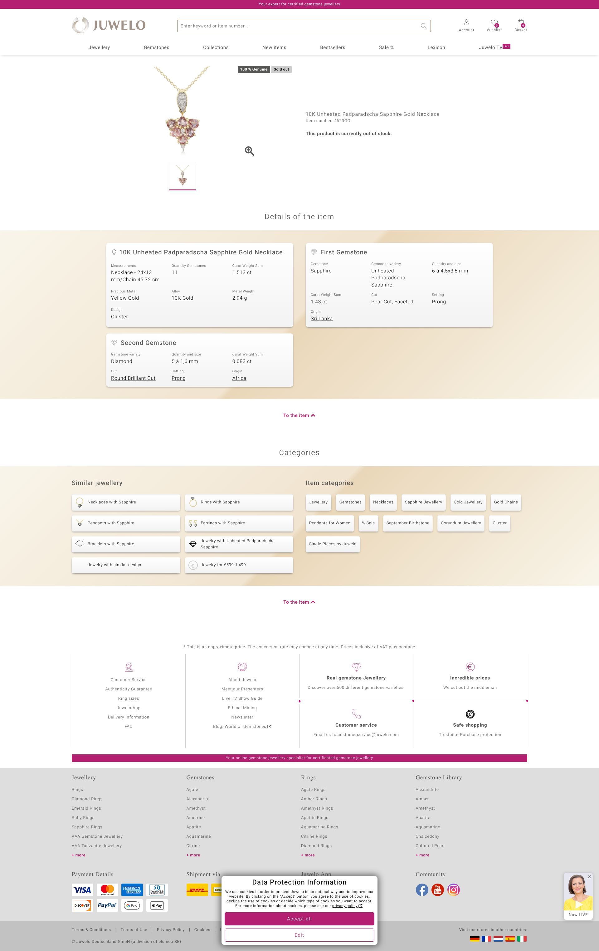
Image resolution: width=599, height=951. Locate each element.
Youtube (437, 890)
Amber (422, 799)
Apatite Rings (315, 818)
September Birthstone (408, 523)
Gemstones (156, 47)
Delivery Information (128, 717)
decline (233, 901)
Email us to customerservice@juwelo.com (356, 735)
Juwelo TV (494, 47)
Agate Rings (313, 790)
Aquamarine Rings (319, 827)
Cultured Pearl (430, 846)
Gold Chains (506, 502)
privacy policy (345, 906)
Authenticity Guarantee (128, 689)
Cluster (119, 317)
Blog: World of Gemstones (239, 727)
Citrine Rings (314, 837)
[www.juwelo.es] (510, 939)
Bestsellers (332, 47)
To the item (296, 415)
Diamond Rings (87, 799)
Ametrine (196, 818)
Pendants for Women (330, 523)
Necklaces (383, 502)
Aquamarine (199, 837)
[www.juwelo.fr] (486, 939)
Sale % (386, 47)
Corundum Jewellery (461, 523)
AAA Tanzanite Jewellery (97, 846)
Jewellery (99, 47)
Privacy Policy (171, 930)
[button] (467, 26)
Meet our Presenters (242, 689)
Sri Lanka (322, 318)
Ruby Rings (83, 818)
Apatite (194, 827)
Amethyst (196, 808)
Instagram (453, 890)
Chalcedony (428, 837)
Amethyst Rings (317, 808)
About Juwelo (242, 680)
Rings (77, 790)
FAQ (129, 727)
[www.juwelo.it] (522, 939)
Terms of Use (134, 930)
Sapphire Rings (87, 827)
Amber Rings (314, 799)
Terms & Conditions (91, 930)
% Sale (368, 523)
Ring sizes (128, 699)
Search (425, 26)
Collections (216, 47)
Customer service (356, 725)
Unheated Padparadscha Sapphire (388, 278)
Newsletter (242, 717)
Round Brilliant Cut (133, 378)
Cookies (202, 930)
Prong (439, 302)
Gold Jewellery (468, 502)
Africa (239, 378)
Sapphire (321, 271)
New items (274, 47)
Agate (192, 790)
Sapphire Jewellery (423, 502)
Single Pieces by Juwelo (333, 544)
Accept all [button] (299, 919)
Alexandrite (198, 799)
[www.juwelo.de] (475, 939)
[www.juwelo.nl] (498, 939)
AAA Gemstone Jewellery (97, 837)
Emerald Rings (86, 808)
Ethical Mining (242, 708)
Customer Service (129, 680)
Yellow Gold (125, 298)
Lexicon (437, 47)
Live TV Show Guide (242, 699)
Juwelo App (128, 708)
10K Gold (182, 298)
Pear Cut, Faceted (392, 302)
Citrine (193, 846)
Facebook (422, 890)
